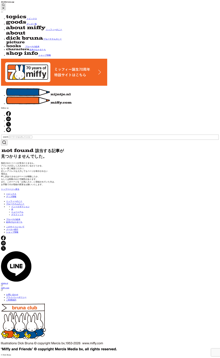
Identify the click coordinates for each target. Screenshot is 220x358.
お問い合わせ (12, 295)
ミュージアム (17, 212)
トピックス (11, 194)
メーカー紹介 (12, 229)
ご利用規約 (11, 300)
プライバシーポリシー (16, 297)
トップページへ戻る (10, 189)
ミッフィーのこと (14, 201)
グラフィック (17, 215)
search (5, 137)
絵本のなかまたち (14, 222)
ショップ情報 (12, 232)
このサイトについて (15, 227)
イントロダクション (20, 207)
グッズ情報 (11, 196)
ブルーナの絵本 (13, 219)
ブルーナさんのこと (15, 204)
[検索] (4, 142)
